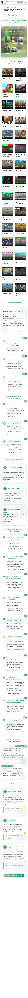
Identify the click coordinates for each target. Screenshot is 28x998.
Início (4, 7)
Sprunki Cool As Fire (8, 768)
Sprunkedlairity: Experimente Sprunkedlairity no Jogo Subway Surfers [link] (14, 10)
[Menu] (25, 2)
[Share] (25, 55)
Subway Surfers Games (11, 7)
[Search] (18, 2)
